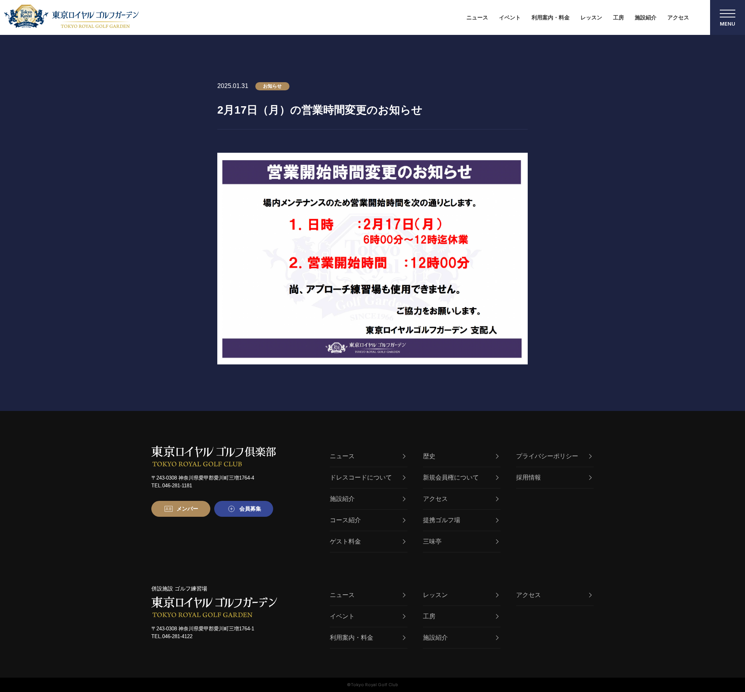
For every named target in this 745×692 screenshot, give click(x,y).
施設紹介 (646, 17)
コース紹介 (345, 520)
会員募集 (250, 509)
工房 (618, 17)
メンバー (187, 509)
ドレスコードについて (361, 477)
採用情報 (528, 477)
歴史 (429, 456)
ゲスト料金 (345, 541)
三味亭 (432, 541)
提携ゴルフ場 (441, 520)
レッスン (591, 17)
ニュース (477, 17)
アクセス (678, 17)
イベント (510, 17)
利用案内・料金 (551, 17)
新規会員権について (451, 477)
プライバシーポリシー (547, 456)
